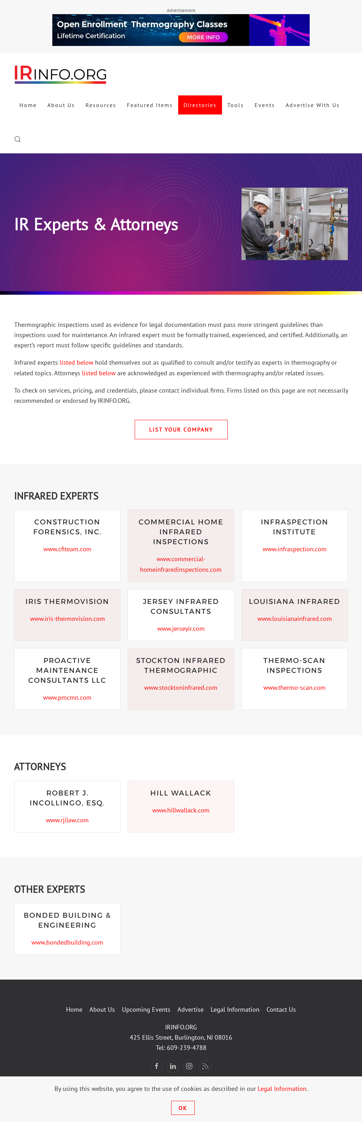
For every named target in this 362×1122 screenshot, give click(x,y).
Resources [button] (101, 104)
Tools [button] (235, 104)
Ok (183, 1107)
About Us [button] (61, 104)
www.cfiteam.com (67, 549)
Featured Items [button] (150, 104)
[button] (17, 139)
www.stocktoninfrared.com (180, 687)
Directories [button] (200, 104)
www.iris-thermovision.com (67, 619)
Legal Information (235, 1009)
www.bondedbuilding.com (67, 942)
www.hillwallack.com (181, 810)
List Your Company (181, 429)
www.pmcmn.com (67, 697)
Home (28, 104)
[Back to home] (60, 74)
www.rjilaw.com (67, 820)
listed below (76, 362)
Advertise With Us (313, 104)
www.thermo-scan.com (294, 687)
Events (265, 104)
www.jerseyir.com (181, 628)
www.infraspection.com (295, 549)
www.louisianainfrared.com (294, 619)
